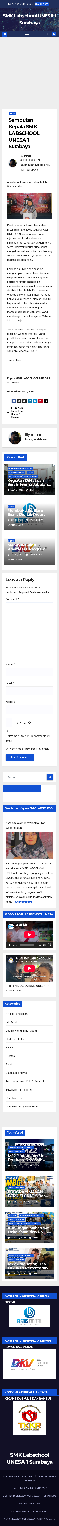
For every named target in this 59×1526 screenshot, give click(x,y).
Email (10, 683)
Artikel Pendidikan (17, 1013)
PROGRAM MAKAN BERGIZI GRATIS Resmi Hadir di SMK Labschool (29, 1196)
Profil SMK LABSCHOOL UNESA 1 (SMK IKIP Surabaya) (30, 1519)
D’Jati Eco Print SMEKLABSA (33, 1488)
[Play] (9, 945)
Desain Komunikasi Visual (20, 468)
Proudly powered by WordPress (19, 1476)
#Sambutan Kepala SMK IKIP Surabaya (35, 167)
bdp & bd (11, 1022)
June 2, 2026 (18, 1201)
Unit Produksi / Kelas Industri (22, 476)
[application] (29, 934)
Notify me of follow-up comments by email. (28, 738)
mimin (27, 155)
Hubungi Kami (49, 1495)
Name (10, 664)
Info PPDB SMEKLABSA (30, 1503)
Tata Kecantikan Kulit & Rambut (25, 1081)
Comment (12, 599)
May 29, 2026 (19, 1237)
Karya (9, 1047)
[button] (48, 34)
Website (10, 701)
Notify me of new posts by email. (29, 748)
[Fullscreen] (49, 945)
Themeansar (29, 1480)
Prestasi (10, 1055)
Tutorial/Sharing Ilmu (19, 1089)
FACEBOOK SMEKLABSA (22, 788)
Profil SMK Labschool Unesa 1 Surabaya (17, 413)
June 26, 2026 (19, 1165)
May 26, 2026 (19, 1274)
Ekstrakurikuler (16, 472)
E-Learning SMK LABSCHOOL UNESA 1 (21, 1495)
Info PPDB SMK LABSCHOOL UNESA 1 (29, 1511)
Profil (12, 114)
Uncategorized (15, 1098)
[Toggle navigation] (27, 34)
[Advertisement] (29, 78)
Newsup (49, 1476)
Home (15, 1488)
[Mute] (44, 945)
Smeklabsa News (16, 1072)
